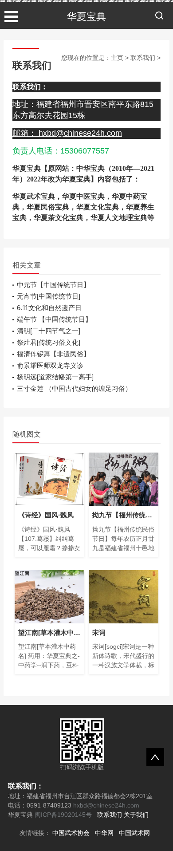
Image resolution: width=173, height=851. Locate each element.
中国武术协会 (71, 832)
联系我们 (142, 57)
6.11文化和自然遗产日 (49, 307)
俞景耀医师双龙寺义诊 (50, 365)
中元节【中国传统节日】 (53, 284)
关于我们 (136, 814)
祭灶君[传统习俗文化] (48, 342)
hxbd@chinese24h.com (105, 805)
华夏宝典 (86, 16)
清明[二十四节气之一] (48, 331)
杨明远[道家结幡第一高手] (55, 377)
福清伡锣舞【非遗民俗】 (53, 354)
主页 (117, 57)
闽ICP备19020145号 (63, 814)
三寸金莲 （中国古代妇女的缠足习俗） (74, 388)
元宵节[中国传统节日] (48, 296)
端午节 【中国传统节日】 (54, 319)
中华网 (104, 832)
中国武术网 (134, 832)
